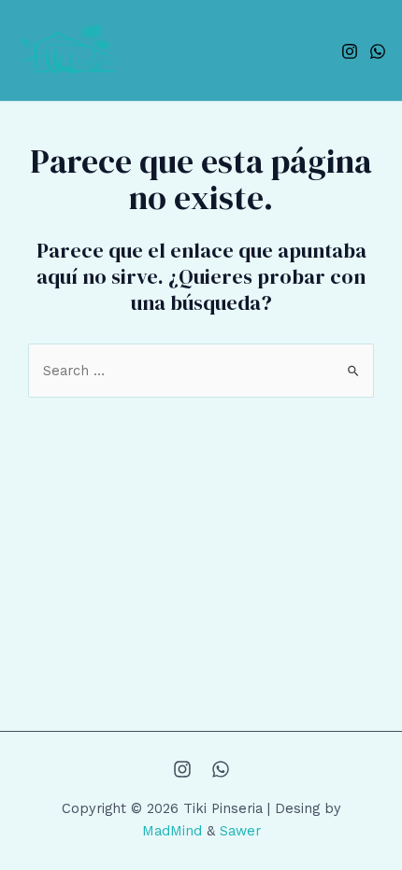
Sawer (240, 830)
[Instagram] (349, 51)
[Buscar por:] (201, 370)
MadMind (172, 830)
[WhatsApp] (377, 51)
